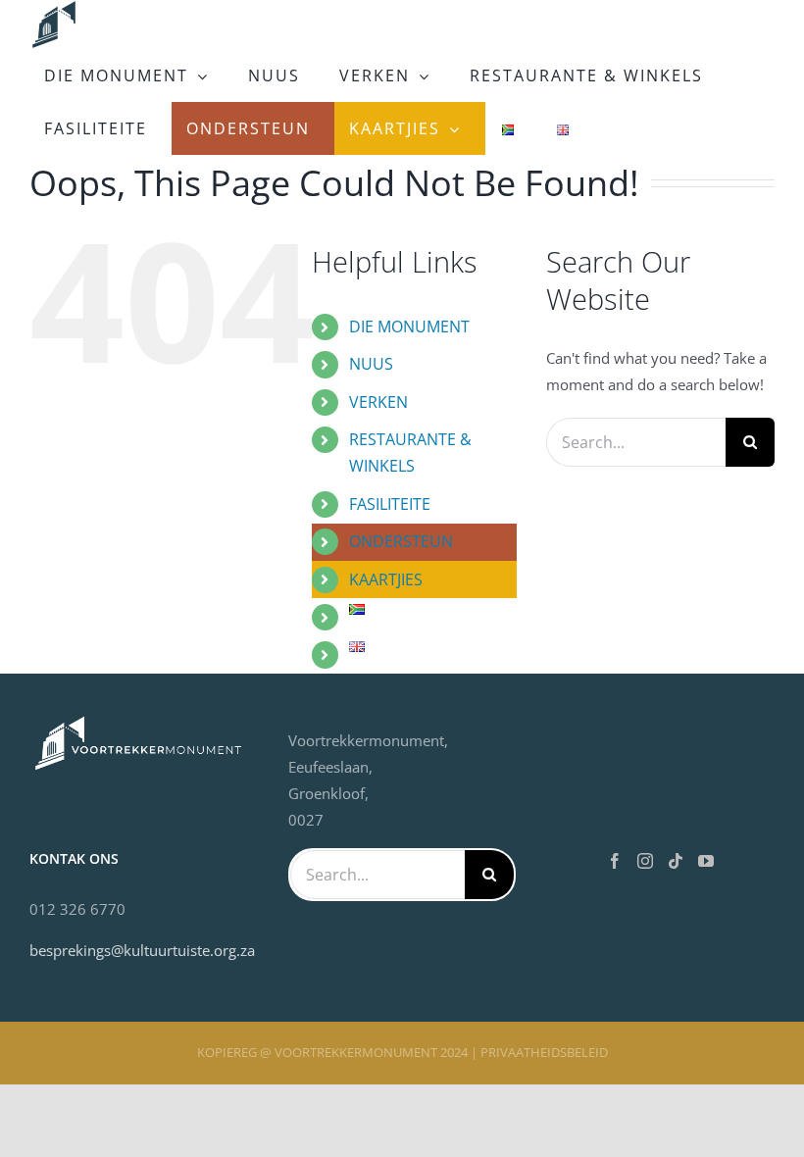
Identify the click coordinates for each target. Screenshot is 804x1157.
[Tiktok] (675, 861)
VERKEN (378, 402)
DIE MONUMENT (409, 326)
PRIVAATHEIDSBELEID (544, 1052)
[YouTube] (706, 861)
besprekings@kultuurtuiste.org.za (142, 950)
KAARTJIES (386, 579)
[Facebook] (615, 861)
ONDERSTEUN (401, 541)
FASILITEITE (389, 504)
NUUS (371, 364)
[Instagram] (645, 861)
